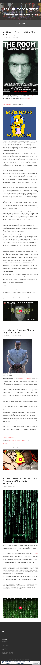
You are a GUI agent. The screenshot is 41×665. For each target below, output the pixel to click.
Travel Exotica (4, 642)
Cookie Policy (22, 663)
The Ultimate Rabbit (14, 37)
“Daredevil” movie (33, 373)
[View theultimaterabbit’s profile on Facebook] (2, 633)
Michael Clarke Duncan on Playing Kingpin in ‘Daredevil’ (18, 331)
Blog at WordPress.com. (13, 659)
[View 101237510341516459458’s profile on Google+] (8, 633)
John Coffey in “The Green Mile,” (25, 378)
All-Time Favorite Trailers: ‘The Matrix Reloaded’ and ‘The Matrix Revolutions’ (20, 481)
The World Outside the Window (7, 652)
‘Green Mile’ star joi (7, 447)
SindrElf (3, 644)
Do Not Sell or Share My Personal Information (24, 659)
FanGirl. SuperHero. (5, 648)
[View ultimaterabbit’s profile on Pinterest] (5, 633)
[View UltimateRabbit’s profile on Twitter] (3, 633)
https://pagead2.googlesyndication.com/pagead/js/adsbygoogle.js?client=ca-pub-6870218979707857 (19, 625)
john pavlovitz (4, 649)
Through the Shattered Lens (7, 650)
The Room (33, 95)
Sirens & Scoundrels (5, 645)
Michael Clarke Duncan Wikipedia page (10, 443)
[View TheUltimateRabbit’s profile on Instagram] (4, 633)
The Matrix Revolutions (13, 554)
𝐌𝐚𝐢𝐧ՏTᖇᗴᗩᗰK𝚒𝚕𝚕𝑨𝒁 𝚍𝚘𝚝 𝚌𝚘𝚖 (7, 653)
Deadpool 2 (7, 204)
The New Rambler (5, 641)
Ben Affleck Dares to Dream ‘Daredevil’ (17, 440)
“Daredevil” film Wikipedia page (9, 437)
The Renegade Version (6, 646)
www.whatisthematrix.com (11, 547)
